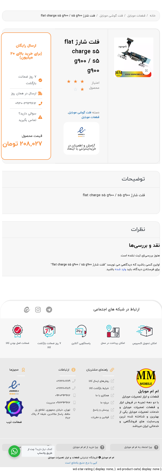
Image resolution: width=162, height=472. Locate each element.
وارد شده (120, 269)
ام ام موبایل (148, 391)
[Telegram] (49, 309)
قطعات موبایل (136, 16)
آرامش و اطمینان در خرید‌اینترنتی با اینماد (81, 147)
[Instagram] (38, 309)
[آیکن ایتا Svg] (27, 309)
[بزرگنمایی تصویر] (146, 70)
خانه (152, 16)
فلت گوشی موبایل (111, 16)
